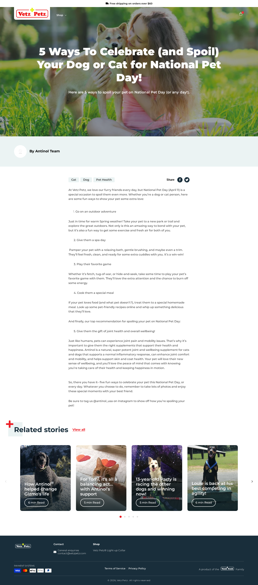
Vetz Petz (122, 580)
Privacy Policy (137, 568)
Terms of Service (115, 568)
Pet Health (104, 179)
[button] (62, 15)
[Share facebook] (180, 179)
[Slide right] (252, 482)
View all (78, 430)
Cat (73, 179)
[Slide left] (6, 482)
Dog (86, 179)
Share (170, 179)
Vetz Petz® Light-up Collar (109, 550)
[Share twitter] (187, 179)
